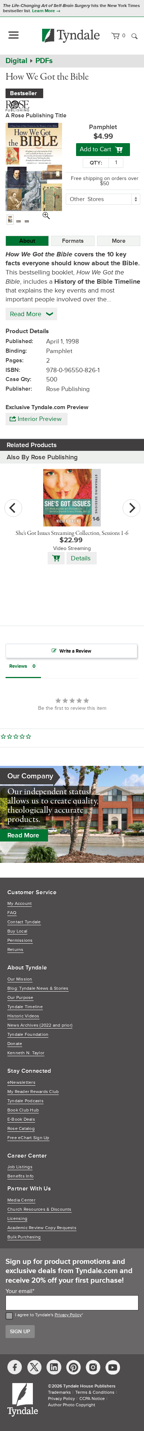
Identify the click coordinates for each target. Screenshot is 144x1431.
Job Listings (19, 1167)
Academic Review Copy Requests (41, 1228)
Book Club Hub (23, 1110)
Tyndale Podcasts (25, 1101)
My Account (19, 903)
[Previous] (13, 508)
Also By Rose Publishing (42, 457)
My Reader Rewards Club (33, 1092)
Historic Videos (23, 1016)
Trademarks (59, 1392)
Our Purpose (20, 997)
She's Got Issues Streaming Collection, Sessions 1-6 (72, 533)
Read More (23, 835)
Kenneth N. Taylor (25, 1053)
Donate (14, 1044)
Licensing (17, 1218)
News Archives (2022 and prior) (39, 1025)
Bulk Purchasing (24, 1237)
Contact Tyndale (24, 922)
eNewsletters (21, 1082)
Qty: (96, 162)
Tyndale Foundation (27, 1034)
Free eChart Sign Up (28, 1138)
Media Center (21, 1200)
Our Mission (19, 979)
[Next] (131, 508)
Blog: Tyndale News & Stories (38, 988)
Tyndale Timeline (25, 1007)
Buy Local (17, 931)
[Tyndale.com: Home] (71, 36)
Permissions (20, 940)
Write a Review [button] (75, 651)
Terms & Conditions (94, 1392)
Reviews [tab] (18, 666)
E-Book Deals (21, 1119)
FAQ (12, 913)
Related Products (32, 445)
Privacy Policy (68, 1315)
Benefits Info (20, 1176)
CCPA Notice (92, 1398)
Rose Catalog (21, 1128)
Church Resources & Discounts (39, 1209)
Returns (15, 950)
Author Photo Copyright (71, 1405)
